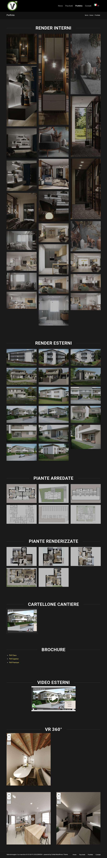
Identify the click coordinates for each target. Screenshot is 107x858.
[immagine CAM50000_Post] (87, 237)
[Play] (33, 709)
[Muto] (73, 709)
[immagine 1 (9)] (55, 557)
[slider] (48, 709)
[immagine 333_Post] (23, 262)
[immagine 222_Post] (87, 263)
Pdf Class (13, 655)
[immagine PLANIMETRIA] (55, 494)
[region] (29, 759)
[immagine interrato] (87, 494)
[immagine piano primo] (23, 494)
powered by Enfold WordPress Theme (56, 854)
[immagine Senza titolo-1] (23, 557)
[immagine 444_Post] (55, 285)
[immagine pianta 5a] (87, 557)
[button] (53, 699)
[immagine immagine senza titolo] (23, 50)
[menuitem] (60, 6)
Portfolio (11, 15)
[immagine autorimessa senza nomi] (55, 515)
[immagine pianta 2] (55, 578)
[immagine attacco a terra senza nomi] (87, 515)
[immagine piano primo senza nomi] (23, 515)
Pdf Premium (14, 662)
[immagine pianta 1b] (23, 578)
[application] (53, 698)
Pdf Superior (14, 659)
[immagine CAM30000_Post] (87, 65)
